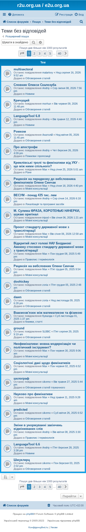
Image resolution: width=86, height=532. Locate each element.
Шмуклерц (22, 460)
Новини (29, 93)
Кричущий (21, 100)
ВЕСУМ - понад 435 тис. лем (35, 195)
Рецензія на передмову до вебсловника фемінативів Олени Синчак (44, 180)
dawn (18, 297)
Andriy (46, 88)
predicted (20, 409)
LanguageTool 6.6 (27, 444)
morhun (46, 103)
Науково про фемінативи (33, 394)
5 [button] (50, 53)
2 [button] (34, 53)
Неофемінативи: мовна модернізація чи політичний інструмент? (45, 345)
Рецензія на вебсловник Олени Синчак (44, 266)
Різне (28, 172)
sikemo (46, 381)
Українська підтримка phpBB (63, 520)
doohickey (21, 281)
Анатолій (47, 134)
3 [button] (39, 53)
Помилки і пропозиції (37, 156)
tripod (45, 217)
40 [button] (59, 53)
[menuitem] (16, 14)
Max (44, 169)
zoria (45, 284)
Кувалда (47, 315)
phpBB (30, 514)
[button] (22, 53)
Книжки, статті (33, 321)
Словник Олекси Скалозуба (35, 85)
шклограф (21, 378)
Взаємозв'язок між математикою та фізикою (48, 312)
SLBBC (46, 331)
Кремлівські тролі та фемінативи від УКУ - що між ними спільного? (46, 164)
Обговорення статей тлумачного (45, 387)
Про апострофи (26, 147)
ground (19, 328)
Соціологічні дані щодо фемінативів (42, 363)
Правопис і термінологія (39, 259)
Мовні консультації (36, 188)
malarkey (47, 72)
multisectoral (23, 69)
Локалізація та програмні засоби (44, 204)
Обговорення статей (37, 78)
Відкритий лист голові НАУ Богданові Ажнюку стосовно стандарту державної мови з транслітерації (48, 246)
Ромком (20, 131)
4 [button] (45, 53)
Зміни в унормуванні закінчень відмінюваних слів (38, 427)
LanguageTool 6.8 (27, 116)
